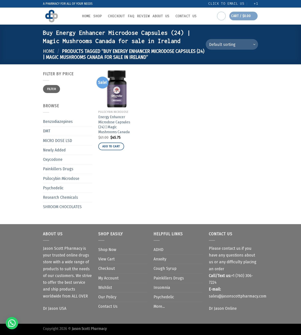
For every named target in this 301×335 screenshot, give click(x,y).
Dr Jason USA (54, 308)
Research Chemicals (60, 197)
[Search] (221, 16)
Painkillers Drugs (58, 168)
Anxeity (160, 259)
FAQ (131, 16)
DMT (46, 131)
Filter (51, 89)
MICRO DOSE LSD (57, 140)
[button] (12, 323)
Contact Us (186, 16)
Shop (97, 16)
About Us (161, 16)
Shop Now (107, 249)
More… (159, 306)
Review (143, 16)
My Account (108, 278)
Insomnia (162, 287)
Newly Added (54, 150)
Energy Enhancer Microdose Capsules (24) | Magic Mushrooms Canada (114, 124)
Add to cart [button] (111, 146)
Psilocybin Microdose (61, 178)
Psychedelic (53, 188)
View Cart (106, 259)
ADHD (158, 249)
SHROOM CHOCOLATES (62, 206)
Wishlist (105, 287)
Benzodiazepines (58, 121)
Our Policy (107, 297)
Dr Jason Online (223, 308)
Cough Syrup (165, 268)
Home (86, 16)
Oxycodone (52, 159)
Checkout (116, 16)
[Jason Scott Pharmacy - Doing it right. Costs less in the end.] (59, 16)
